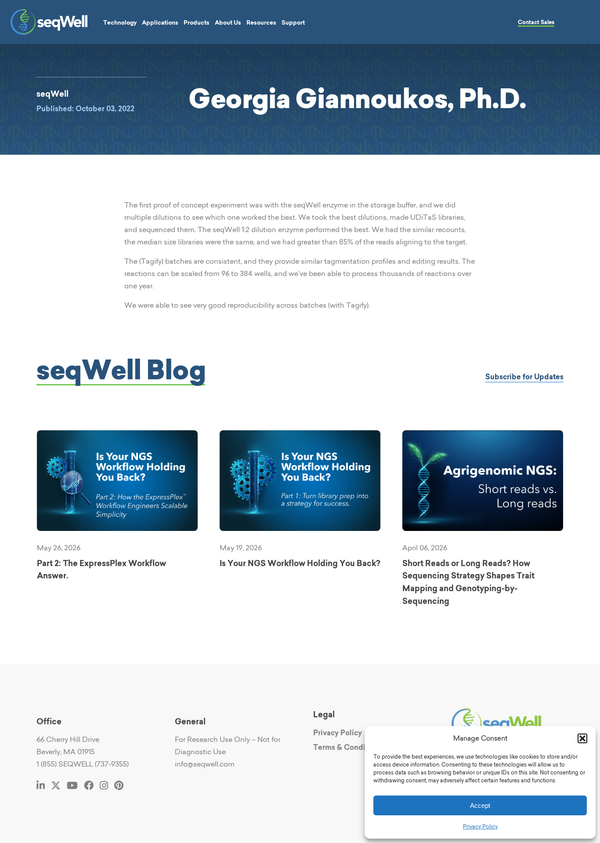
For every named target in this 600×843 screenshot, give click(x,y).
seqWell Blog (120, 369)
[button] (582, 738)
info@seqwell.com (205, 763)
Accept (480, 805)
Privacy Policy (480, 826)
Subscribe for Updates (524, 376)
